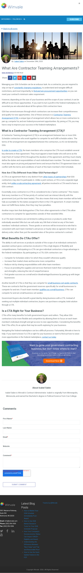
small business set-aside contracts (63, 283)
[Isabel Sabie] (6, 59)
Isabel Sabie (19, 61)
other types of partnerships (55, 177)
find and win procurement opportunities (50, 91)
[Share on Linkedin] (24, 78)
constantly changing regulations (28, 88)
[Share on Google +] (19, 78)
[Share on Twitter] (15, 78)
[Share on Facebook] (10, 78)
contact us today (49, 337)
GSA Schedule (8, 73)
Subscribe (74, 19)
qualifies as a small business (51, 289)
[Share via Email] (34, 78)
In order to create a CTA (12, 150)
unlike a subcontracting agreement (26, 183)
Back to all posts (10, 29)
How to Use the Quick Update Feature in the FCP (31, 554)
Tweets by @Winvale (50, 503)
